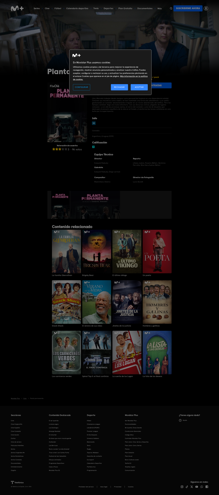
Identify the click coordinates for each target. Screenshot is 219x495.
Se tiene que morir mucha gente (60, 438)
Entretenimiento (16, 467)
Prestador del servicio (86, 487)
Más (160, 8)
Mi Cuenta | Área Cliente (133, 428)
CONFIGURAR (81, 87)
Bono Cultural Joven (132, 460)
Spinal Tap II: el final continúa (95, 376)
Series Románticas (17, 456)
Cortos (13, 438)
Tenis (96, 8)
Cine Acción (15, 435)
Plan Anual (128, 456)
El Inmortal (52, 435)
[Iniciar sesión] (206, 8)
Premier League (92, 431)
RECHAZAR (119, 87)
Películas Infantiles (17, 445)
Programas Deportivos (56, 463)
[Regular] (59, 149)
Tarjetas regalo (130, 467)
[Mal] (56, 149)
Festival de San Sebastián (57, 456)
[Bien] (62, 149)
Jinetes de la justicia (121, 326)
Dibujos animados (55, 460)
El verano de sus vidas (92, 326)
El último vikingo (119, 275)
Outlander (52, 442)
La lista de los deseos (152, 376)
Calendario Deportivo (94, 463)
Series (37, 8)
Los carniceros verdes (62, 376)
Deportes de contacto (94, 456)
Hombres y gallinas (151, 326)
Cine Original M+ (16, 424)
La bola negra (53, 424)
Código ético (129, 435)
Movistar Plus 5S (54, 470)
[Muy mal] (53, 149)
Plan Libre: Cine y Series (133, 445)
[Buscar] (171, 8)
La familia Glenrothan (62, 275)
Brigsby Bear (88, 275)
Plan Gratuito (125, 8)
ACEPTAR (139, 87)
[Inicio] (17, 8)
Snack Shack (57, 326)
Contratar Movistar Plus (133, 438)
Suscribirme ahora (188, 8)
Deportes (108, 8)
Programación (92, 470)
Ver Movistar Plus (130, 421)
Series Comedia (16, 460)
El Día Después (92, 435)
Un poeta (147, 275)
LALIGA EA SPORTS (93, 428)
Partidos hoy (91, 467)
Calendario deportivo (77, 8)
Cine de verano (16, 442)
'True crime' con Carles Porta (59, 452)
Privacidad (117, 487)
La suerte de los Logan (122, 376)
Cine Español (15, 428)
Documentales (144, 8)
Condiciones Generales (133, 431)
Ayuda (185, 420)
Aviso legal (103, 487)
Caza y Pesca (53, 467)
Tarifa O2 (128, 463)
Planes (127, 449)
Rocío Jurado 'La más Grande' (59, 449)
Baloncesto (91, 442)
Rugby (89, 449)
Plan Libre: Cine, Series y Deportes (137, 442)
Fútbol (57, 8)
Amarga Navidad (54, 431)
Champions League (93, 424)
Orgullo (13, 470)
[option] (60, 205)
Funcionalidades (130, 424)
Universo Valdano (93, 438)
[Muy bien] (66, 149)
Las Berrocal (53, 445)
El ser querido (54, 421)
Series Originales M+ (18, 452)
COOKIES (130, 487)
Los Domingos (53, 428)
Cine (47, 8)
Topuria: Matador (93, 452)
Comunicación (130, 470)
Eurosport (90, 460)
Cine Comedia (16, 431)
